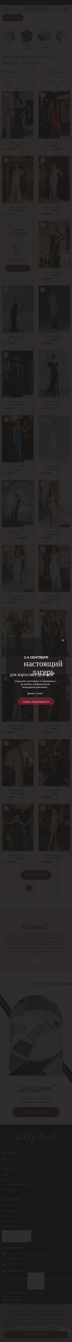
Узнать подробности (36, 702)
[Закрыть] (63, 640)
